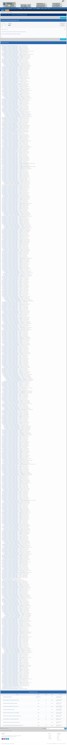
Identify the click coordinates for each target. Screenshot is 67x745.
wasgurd (9, 23)
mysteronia (21, 197)
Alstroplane (16, 580)
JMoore (21, 69)
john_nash (20, 251)
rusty (21, 328)
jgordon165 (21, 317)
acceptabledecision (22, 90)
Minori (20, 47)
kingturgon (21, 456)
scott (20, 200)
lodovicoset (21, 352)
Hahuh (20, 443)
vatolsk (20, 309)
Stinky (20, 219)
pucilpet (24, 378)
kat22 (60, 703)
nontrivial (60, 706)
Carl (20, 645)
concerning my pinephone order (7, 133)
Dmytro (21, 67)
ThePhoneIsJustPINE (22, 216)
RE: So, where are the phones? (7, 579)
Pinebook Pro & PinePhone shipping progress (9, 74)
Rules (25, 8)
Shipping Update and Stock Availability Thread (10, 700)
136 (46, 715)
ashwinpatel (20, 74)
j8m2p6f (21, 628)
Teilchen (20, 555)
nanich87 (20, 204)
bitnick (20, 246)
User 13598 (21, 477)
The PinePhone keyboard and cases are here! (10, 706)
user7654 (20, 117)
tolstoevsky (21, 175)
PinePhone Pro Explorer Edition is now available (11, 712)
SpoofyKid (21, 198)
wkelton (20, 324)
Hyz (20, 571)
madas (20, 334)
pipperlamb (21, 240)
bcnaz (20, 667)
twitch (20, 193)
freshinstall (15, 133)
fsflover (20, 487)
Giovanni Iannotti (21, 682)
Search (46, 8)
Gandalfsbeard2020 (22, 203)
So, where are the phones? (6, 578)
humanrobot (21, 118)
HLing (20, 454)
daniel (20, 71)
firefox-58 (20, 538)
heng (20, 46)
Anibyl (20, 206)
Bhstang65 (20, 49)
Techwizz (21, 159)
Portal (42, 8)
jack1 (20, 178)
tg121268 (20, 659)
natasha (20, 640)
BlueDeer (22, 213)
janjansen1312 (38, 696)
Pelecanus (21, 488)
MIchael (20, 48)
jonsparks (20, 160)
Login (2, 10)
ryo (59, 722)
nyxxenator (21, 88)
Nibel (20, 370)
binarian (22, 226)
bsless (20, 385)
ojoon (20, 288)
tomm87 (22, 375)
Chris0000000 (21, 167)
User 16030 (21, 152)
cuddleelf (20, 199)
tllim (20, 62)
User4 (20, 437)
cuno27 (20, 361)
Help (48, 8)
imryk (20, 335)
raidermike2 (21, 451)
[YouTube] (4, 738)
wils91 (21, 105)
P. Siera (60, 700)
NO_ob (20, 245)
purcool (20, 439)
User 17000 (21, 75)
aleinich (20, 355)
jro (20, 440)
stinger (21, 462)
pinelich (21, 290)
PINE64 (2, 14)
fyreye (20, 520)
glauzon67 (20, 131)
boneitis (21, 278)
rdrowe (20, 342)
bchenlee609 (21, 372)
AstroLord (20, 619)
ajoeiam (21, 365)
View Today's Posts (9, 12)
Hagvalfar (20, 162)
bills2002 (20, 153)
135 (46, 725)
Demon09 (20, 339)
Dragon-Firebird (22, 657)
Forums (58, 735)
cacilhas (20, 671)
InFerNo (60, 697)
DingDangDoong (21, 432)
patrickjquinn (21, 66)
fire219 (65, 743)
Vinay (20, 188)
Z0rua (20, 53)
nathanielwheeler (21, 338)
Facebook (49, 735)
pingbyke (20, 260)
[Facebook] (2, 738)
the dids (20, 537)
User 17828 (21, 108)
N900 (13, 686)
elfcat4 (21, 211)
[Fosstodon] (8, 738)
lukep (21, 320)
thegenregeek (21, 530)
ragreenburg (22, 111)
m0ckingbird (54, 743)
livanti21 (20, 73)
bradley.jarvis (21, 532)
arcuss (20, 134)
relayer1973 (21, 441)
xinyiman (20, 176)
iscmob (22, 525)
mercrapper (21, 261)
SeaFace (21, 165)
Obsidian (22, 113)
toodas (22, 542)
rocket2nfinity (22, 433)
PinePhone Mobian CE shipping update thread (10, 719)
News (9, 14)
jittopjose (20, 351)
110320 (20, 171)
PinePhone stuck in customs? (6, 686)
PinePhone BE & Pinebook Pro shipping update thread (12, 715)
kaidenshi (21, 337)
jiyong (20, 583)
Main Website (21, 8)
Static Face (20, 281)
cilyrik (20, 284)
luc (19, 255)
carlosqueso (21, 384)
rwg (19, 326)
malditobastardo (22, 168)
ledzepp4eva (21, 55)
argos (20, 217)
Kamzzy (20, 121)
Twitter (49, 736)
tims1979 (20, 242)
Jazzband (22, 401)
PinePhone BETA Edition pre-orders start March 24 (11, 722)
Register (7, 10)
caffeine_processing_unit (23, 51)
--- (19, 79)
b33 (19, 161)
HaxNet (20, 70)
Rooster (21, 319)
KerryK (21, 185)
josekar (21, 611)
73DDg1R (20, 318)
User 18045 (22, 196)
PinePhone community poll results (8, 709)
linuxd (20, 277)
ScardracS (20, 423)
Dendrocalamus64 (22, 374)
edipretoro (21, 436)
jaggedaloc (20, 94)
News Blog (38, 8)
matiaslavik (21, 267)
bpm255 (20, 631)
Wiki (34, 8)
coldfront (20, 247)
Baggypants (21, 416)
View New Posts (3, 12)
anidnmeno (21, 498)
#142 (64, 29)
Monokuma (22, 321)
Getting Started (29, 8)
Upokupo (20, 205)
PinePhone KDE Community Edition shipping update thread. (13, 725)
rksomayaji (21, 103)
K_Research (21, 585)
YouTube (49, 737)
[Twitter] (6, 738)
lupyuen (19, 581)
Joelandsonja (21, 554)
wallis (20, 404)
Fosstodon (50, 738)
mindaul (20, 173)
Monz (20, 209)
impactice (20, 618)
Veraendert (21, 276)
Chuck (20, 574)
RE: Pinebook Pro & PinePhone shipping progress (10, 46)
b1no (20, 576)
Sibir (20, 447)
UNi (19, 170)
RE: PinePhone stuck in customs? (8, 687)
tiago (20, 522)
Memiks (20, 494)
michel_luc (21, 77)
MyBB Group (12, 743)
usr (19, 535)
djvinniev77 (21, 148)
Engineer (20, 236)
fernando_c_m (23, 146)
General (6, 14)
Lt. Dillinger (21, 158)
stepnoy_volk (21, 125)
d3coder (20, 207)
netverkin (20, 157)
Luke (20, 45)
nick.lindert (21, 341)
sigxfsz (20, 232)
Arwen (20, 364)
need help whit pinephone (7, 696)
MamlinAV (20, 208)
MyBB (5, 743)
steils (20, 476)
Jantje (20, 50)
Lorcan (20, 359)
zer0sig (60, 713)
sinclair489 (20, 164)
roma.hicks (22, 323)
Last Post (57, 697)
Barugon (20, 646)
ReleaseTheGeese (21, 570)
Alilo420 (20, 415)
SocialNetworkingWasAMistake (23, 163)
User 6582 (22, 63)
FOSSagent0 (21, 187)
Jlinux (20, 507)
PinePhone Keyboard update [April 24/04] (10, 703)
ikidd (20, 577)
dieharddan (23, 227)
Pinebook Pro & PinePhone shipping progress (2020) (9, 45)
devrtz (21, 119)
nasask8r (20, 102)
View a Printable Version (4, 728)
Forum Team (59, 739)
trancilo (20, 397)
